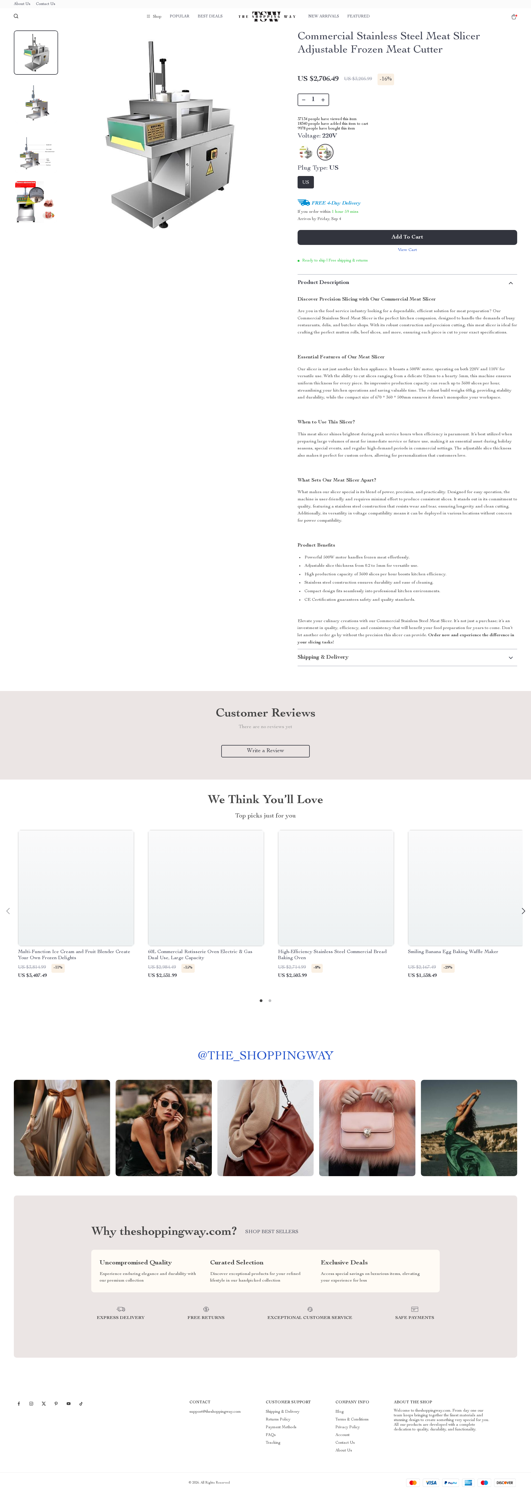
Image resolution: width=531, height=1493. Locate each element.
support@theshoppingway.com (215, 1412)
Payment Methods (281, 1427)
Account (342, 1435)
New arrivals (323, 17)
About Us (22, 4)
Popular (179, 17)
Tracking (273, 1443)
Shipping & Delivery (283, 1412)
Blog (339, 1412)
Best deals (210, 17)
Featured (358, 17)
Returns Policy (278, 1420)
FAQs (271, 1435)
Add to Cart (407, 237)
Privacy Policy (347, 1427)
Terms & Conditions (352, 1420)
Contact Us (45, 4)
